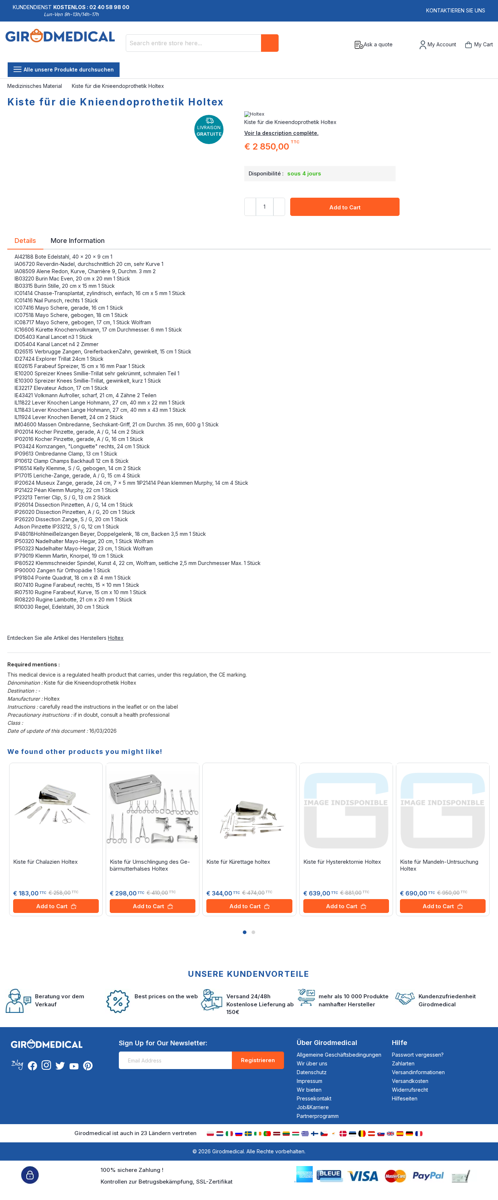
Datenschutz (312, 1072)
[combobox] (202, 43)
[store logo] (62, 45)
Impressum (309, 1081)
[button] (244, 932)
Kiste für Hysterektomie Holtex (342, 861)
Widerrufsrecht (410, 1090)
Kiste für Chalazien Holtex (45, 861)
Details (25, 240)
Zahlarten (403, 1063)
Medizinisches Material (35, 86)
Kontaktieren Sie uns (455, 10)
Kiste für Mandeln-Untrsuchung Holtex (439, 865)
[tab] (25, 241)
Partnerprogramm (318, 1116)
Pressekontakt (314, 1098)
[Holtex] (367, 114)
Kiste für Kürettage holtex (238, 861)
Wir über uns (312, 1063)
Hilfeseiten (404, 1098)
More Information (78, 240)
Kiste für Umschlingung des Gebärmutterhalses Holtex (150, 865)
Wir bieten (309, 1090)
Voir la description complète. (281, 133)
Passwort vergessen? (418, 1055)
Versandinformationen (418, 1072)
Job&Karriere (313, 1107)
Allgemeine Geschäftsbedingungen (339, 1055)
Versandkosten (410, 1081)
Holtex (116, 638)
